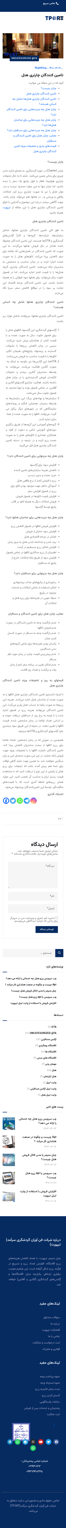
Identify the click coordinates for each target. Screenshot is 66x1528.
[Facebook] (6, 801)
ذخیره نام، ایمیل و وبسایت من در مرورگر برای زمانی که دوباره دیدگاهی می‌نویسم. (34, 919)
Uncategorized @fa (24, 58)
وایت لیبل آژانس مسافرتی (43, 1089)
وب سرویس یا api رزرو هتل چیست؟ (37, 997)
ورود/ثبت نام (53, 8)
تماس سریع (49, 3)
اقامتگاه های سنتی (46, 1058)
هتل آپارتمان (49, 1077)
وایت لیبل (51, 1083)
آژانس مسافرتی (48, 1039)
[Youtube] (41, 1442)
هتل (54, 1070)
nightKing (40, 68)
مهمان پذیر (50, 1064)
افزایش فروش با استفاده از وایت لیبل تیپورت (33, 1003)
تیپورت (6, 207)
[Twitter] (13, 801)
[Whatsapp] (20, 801)
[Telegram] (27, 801)
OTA (53, 1027)
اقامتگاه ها (50, 1052)
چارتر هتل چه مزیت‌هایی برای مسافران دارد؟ (31, 130)
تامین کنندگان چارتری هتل (41, 94)
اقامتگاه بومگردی (47, 1046)
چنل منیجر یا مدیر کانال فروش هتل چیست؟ (33, 991)
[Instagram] (33, 801)
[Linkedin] (10, 1442)
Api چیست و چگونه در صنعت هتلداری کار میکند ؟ (30, 985)
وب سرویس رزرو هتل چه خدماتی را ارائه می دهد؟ (31, 979)
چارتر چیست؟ (48, 88)
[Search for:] (33, 953)
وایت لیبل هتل (48, 1095)
